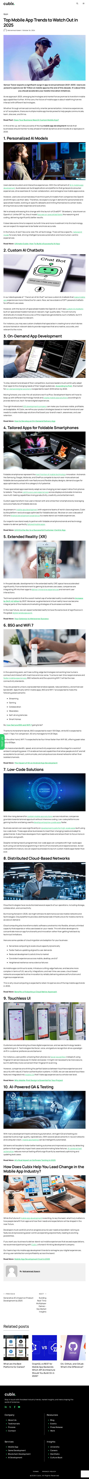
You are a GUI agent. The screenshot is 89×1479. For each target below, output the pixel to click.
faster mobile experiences (14, 678)
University (54, 1447)
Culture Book (56, 1457)
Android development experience (25, 515)
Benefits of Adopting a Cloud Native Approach (35, 991)
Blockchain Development (19, 1454)
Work (52, 1430)
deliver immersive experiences (45, 589)
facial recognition (58, 1057)
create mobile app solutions (55, 397)
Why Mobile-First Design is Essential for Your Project (38, 1080)
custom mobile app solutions (40, 816)
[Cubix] (9, 3)
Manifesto (55, 1454)
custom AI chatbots (74, 309)
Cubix (34, 1244)
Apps (5, 14)
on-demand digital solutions (18, 389)
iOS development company (34, 406)
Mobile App (13, 1447)
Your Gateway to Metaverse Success (31, 618)
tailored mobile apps (36, 524)
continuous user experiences (35, 492)
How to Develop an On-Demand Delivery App (34, 421)
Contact (12, 1430)
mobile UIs (29, 1074)
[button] (77, 3)
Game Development (17, 1450)
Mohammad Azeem (14, 30)
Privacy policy (49, 1471)
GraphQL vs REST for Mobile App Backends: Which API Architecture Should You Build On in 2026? (43, 1369)
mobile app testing (30, 1139)
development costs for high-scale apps (58, 828)
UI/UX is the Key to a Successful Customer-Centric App (40, 530)
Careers (53, 1450)
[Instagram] (15, 1407)
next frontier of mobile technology (51, 474)
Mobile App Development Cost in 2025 (32, 1259)
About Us (12, 1420)
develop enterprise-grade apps (47, 822)
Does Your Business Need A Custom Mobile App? (36, 120)
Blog (52, 1420)
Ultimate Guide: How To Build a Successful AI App (37, 243)
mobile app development (27, 509)
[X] (10, 1407)
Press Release (56, 1427)
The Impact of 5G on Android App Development (36, 763)
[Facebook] (6, 1407)
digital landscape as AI (22, 613)
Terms (36, 1471)
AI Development (15, 1457)
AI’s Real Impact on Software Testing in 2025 (35, 1160)
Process (11, 1427)
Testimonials (14, 1423)
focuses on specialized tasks (49, 214)
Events (53, 1423)
